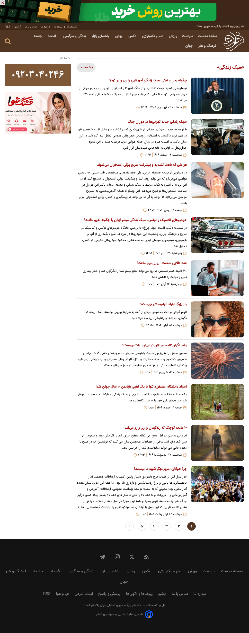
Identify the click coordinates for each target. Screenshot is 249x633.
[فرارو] (233, 41)
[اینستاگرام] (117, 557)
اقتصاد (53, 36)
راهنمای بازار (101, 36)
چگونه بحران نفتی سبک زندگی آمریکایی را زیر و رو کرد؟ (148, 80)
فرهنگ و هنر (208, 46)
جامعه (38, 36)
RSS (7, 27)
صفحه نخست (207, 36)
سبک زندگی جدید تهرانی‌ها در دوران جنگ (157, 122)
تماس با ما (31, 27)
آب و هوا (62, 594)
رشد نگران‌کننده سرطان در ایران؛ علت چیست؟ (154, 345)
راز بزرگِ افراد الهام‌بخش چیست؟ (163, 304)
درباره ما (45, 27)
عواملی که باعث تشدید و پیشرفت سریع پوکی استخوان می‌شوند (142, 165)
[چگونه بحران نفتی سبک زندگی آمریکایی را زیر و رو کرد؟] (217, 96)
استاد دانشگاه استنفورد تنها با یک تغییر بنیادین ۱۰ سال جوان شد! (141, 387)
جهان (189, 46)
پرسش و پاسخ (109, 594)
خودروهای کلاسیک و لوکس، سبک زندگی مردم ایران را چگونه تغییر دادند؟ (135, 220)
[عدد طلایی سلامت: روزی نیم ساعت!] (217, 278)
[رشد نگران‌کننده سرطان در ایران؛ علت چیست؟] (217, 361)
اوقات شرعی (84, 594)
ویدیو (119, 36)
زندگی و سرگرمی (75, 36)
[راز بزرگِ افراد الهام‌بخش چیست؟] (217, 319)
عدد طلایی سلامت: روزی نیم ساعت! (162, 263)
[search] (8, 41)
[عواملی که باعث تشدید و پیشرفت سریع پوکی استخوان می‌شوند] (217, 187)
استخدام (72, 27)
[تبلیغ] (124, 11)
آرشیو (17, 27)
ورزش (173, 36)
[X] (132, 557)
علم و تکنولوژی (153, 36)
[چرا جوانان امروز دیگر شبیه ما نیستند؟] (217, 491)
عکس (132, 36)
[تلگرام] (103, 557)
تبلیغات (58, 27)
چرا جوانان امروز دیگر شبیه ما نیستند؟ (160, 469)
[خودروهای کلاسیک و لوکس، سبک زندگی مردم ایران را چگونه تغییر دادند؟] (217, 236)
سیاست (187, 36)
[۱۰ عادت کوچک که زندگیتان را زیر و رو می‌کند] (217, 443)
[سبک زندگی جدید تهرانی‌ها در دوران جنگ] (217, 138)
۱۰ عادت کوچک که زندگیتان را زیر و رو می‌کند (156, 428)
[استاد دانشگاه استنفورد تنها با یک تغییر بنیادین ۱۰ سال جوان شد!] (217, 402)
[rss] (146, 557)
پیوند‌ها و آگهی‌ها (139, 594)
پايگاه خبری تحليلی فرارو (115, 605)
